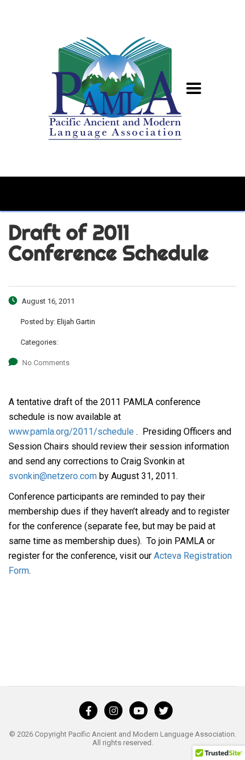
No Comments (46, 362)
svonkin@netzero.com (53, 476)
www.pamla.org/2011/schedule (71, 431)
